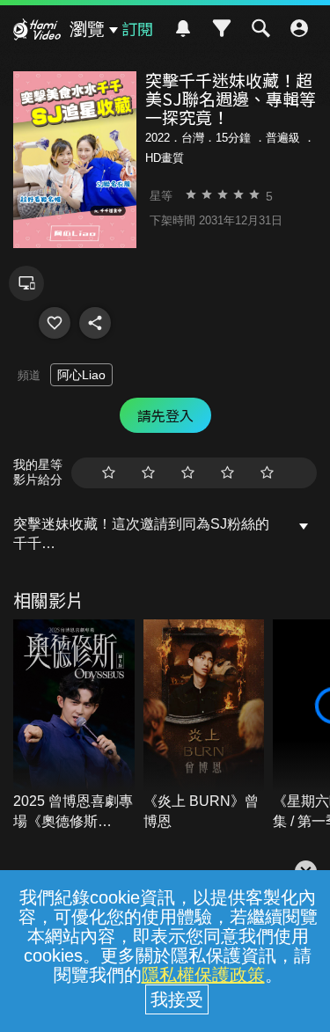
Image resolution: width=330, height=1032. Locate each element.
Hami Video (37, 31)
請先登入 (165, 415)
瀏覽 (87, 29)
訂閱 (137, 28)
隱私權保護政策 (203, 974)
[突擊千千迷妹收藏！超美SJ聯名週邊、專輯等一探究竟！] (54, 323)
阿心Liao (81, 375)
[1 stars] (108, 472)
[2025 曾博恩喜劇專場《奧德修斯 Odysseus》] (74, 725)
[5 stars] (267, 472)
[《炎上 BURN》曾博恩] (204, 725)
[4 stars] (227, 472)
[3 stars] (188, 472)
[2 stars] (148, 472)
